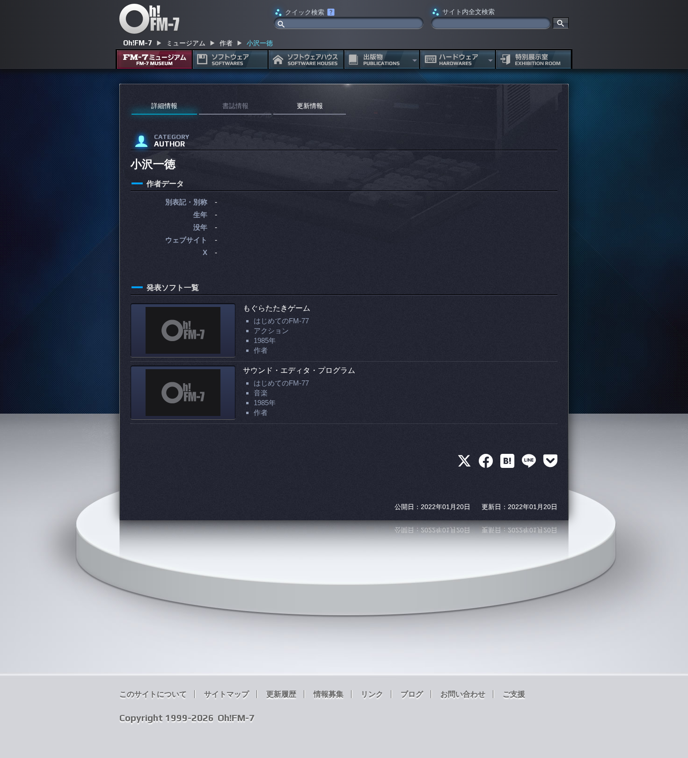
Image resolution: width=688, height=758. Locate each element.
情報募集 (329, 694)
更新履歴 (281, 694)
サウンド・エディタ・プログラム (299, 370)
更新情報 (310, 105)
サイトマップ (226, 694)
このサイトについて (153, 694)
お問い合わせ (462, 694)
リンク (372, 694)
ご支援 (514, 694)
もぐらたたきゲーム (276, 308)
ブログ (412, 694)
